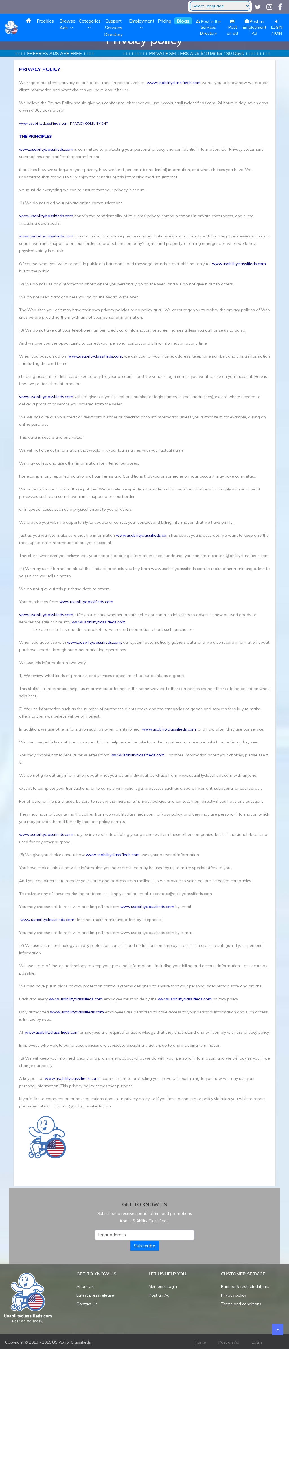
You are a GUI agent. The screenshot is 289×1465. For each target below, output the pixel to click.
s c (75, 1078)
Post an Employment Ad (254, 27)
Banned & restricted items (245, 1286)
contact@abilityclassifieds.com (240, 555)
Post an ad (232, 30)
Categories (90, 21)
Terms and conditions (241, 1303)
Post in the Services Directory (210, 27)
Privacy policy (233, 1295)
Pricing (164, 21)
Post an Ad (159, 1295)
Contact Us (86, 1303)
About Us (85, 1286)
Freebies (45, 21)
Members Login (163, 1286)
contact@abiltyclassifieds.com (82, 1106)
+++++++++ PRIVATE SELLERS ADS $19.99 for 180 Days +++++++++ (175, 53)
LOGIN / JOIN (276, 30)
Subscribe (145, 1245)
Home (200, 1342)
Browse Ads (67, 24)
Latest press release (95, 1295)
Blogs (183, 21)
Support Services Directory (113, 27)
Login (257, 1342)
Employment (141, 21)
